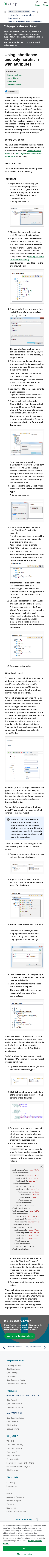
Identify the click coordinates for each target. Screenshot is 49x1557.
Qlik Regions (12, 1470)
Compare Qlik (13, 1459)
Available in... (13, 91)
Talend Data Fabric (15, 1407)
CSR (8, 1490)
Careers (10, 1504)
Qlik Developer (13, 1369)
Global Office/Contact (16, 1511)
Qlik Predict (12, 1425)
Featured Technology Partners (20, 1463)
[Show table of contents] (5, 11)
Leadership (12, 1486)
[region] (24, 1539)
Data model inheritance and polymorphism (25, 21)
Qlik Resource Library (16, 1383)
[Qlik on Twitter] (37, 1519)
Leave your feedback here (20, 1336)
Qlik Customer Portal (16, 1380)
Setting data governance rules (20, 15)
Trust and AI (12, 1452)
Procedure (11, 81)
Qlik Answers (12, 1421)
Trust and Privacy (14, 1448)
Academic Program (15, 1497)
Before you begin (14, 75)
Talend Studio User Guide (19, 12)
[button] (42, 1167)
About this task (13, 78)
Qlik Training (12, 1373)
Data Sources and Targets (18, 1466)
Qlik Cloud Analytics (15, 1418)
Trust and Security (15, 1445)
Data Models (13, 18)
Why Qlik (10, 1441)
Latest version (10, 45)
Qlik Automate (13, 1429)
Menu (45, 5)
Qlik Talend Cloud (14, 1404)
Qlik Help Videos (14, 1365)
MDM (34, 12)
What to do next (14, 85)
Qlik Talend (12, 1400)
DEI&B (9, 1493)
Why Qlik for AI (13, 1455)
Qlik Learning (12, 1376)
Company (11, 1482)
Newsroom (11, 1508)
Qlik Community (24, 1519)
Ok (24, 1548)
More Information (24, 1554)
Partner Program (14, 1501)
